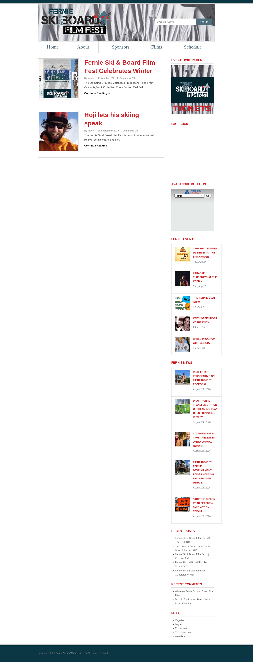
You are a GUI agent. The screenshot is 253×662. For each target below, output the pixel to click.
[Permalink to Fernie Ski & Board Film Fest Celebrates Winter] (58, 78)
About (83, 47)
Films (156, 47)
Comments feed (183, 632)
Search (204, 21)
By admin (89, 78)
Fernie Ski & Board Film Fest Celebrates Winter (119, 66)
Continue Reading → (97, 93)
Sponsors (120, 47)
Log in (178, 624)
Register (179, 620)
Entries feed (181, 628)
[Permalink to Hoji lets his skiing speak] (58, 131)
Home (53, 47)
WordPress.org (183, 636)
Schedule (193, 47)
